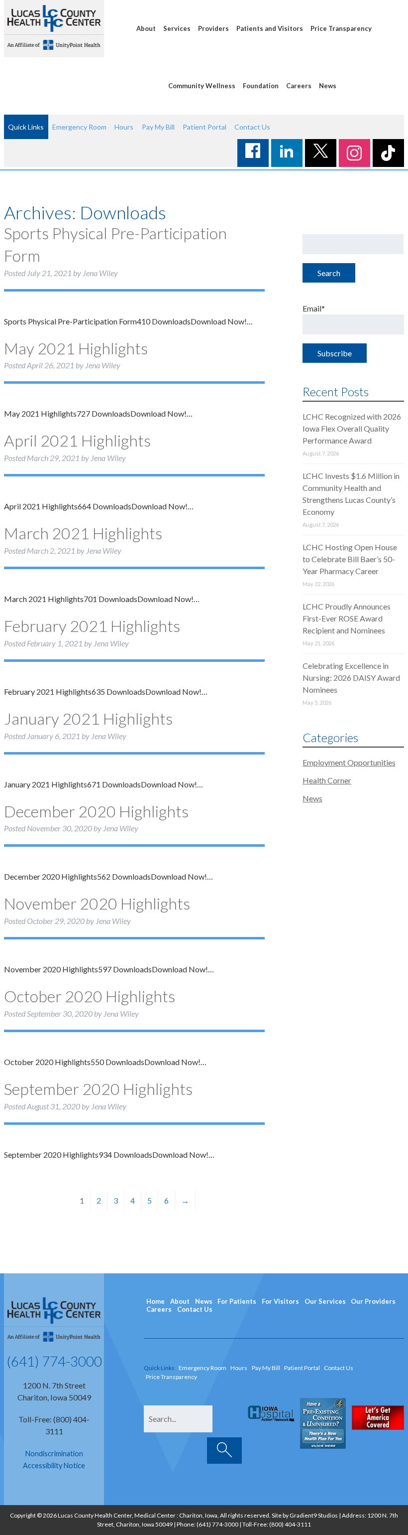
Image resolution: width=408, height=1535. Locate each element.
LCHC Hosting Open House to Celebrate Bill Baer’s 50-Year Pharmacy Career (350, 559)
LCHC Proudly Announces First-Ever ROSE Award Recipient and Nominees (347, 618)
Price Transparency (341, 28)
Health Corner (327, 780)
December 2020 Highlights (96, 811)
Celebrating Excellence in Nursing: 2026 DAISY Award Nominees (351, 677)
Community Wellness (201, 86)
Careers (298, 86)
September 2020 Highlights (98, 1088)
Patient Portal (204, 127)
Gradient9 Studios (314, 1515)
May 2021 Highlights (76, 348)
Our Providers (373, 1301)
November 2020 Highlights (97, 903)
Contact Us (252, 127)
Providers (213, 28)
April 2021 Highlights (77, 440)
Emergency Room (79, 127)
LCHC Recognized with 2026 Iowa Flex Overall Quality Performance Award (352, 428)
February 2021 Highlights (92, 625)
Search (328, 273)
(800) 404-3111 (290, 1524)
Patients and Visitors (269, 28)
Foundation (261, 86)
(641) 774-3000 (54, 1361)
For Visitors (280, 1301)
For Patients (236, 1301)
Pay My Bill (158, 127)
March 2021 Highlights (83, 533)
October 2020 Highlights (89, 996)
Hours (123, 127)
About (146, 28)
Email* (314, 308)
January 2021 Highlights (88, 718)
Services (177, 28)
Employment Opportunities (349, 762)
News (327, 86)
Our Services (325, 1301)
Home (155, 1301)
